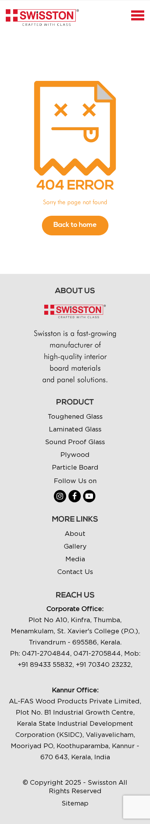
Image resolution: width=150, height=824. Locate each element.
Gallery (75, 546)
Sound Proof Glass (75, 441)
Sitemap (75, 803)
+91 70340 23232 (103, 664)
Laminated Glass (75, 429)
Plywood (75, 454)
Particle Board (75, 467)
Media (75, 558)
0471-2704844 (46, 653)
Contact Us (75, 571)
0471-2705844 (97, 653)
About (75, 533)
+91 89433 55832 (45, 664)
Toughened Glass (75, 416)
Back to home (75, 225)
